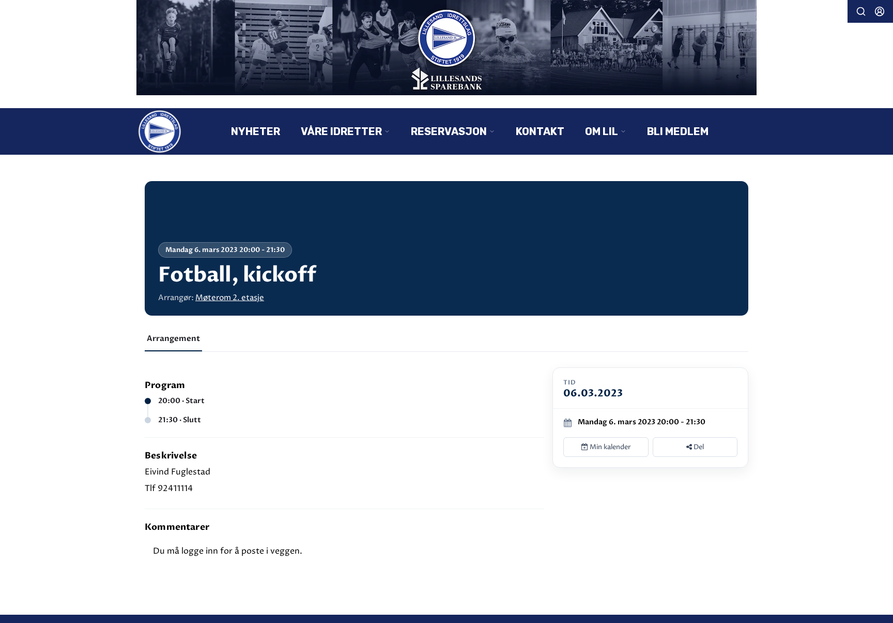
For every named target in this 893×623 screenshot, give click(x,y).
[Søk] (861, 11)
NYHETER (255, 131)
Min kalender (609, 447)
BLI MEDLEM (678, 131)
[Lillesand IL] (446, 47)
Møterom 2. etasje (229, 297)
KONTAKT (540, 131)
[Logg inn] (879, 11)
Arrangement (173, 338)
